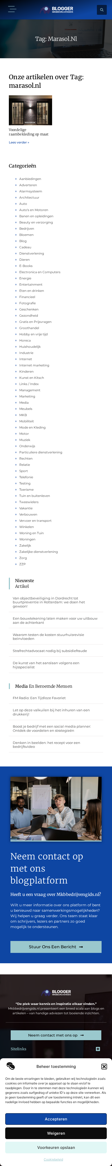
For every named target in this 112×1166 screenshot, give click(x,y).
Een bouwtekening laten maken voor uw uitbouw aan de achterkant (55, 620)
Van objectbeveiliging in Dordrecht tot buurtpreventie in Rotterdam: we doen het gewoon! (49, 602)
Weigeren (56, 1133)
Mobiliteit (26, 421)
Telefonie (26, 477)
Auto (23, 204)
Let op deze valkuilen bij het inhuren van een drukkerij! (51, 712)
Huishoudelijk (30, 347)
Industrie (26, 353)
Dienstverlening (31, 253)
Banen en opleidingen (36, 216)
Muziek (24, 440)
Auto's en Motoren (33, 210)
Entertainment (30, 284)
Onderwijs (27, 446)
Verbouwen (28, 514)
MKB (23, 415)
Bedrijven (26, 228)
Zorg (23, 558)
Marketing (27, 396)
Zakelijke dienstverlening (38, 552)
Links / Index (29, 384)
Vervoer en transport (35, 521)
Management (29, 390)
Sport (23, 471)
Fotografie (27, 303)
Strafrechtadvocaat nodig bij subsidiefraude (50, 651)
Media (24, 402)
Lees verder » (19, 142)
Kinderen (26, 371)
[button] (104, 1066)
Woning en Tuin (31, 533)
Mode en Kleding (32, 427)
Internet (25, 359)
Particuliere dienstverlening (40, 452)
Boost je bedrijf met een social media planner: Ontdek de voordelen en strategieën (52, 728)
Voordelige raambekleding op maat (28, 132)
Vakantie (26, 508)
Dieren (24, 260)
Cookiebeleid (53, 1159)
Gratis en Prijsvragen (35, 322)
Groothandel (29, 328)
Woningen (27, 539)
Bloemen (26, 235)
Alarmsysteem (30, 191)
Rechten (26, 458)
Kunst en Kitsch (31, 378)
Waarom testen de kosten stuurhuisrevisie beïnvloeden (48, 637)
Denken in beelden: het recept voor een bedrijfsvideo (46, 745)
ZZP (22, 564)
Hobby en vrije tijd (33, 334)
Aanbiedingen (30, 179)
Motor (24, 434)
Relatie (24, 465)
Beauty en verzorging (36, 222)
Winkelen (26, 527)
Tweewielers (29, 502)
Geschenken (29, 309)
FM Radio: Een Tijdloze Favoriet (39, 698)
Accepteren (56, 1119)
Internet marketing (34, 365)
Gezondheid (28, 315)
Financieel (27, 297)
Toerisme (26, 489)
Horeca (25, 340)
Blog (23, 241)
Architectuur (29, 197)
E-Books (26, 266)
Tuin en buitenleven (34, 496)
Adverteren (28, 185)
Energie (25, 278)
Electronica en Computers (39, 272)
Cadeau (25, 247)
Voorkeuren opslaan (56, 1147)
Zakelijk (25, 545)
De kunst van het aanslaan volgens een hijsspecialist (46, 665)
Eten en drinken (31, 291)
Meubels (25, 409)
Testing (24, 483)
